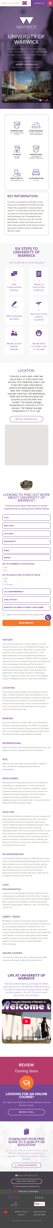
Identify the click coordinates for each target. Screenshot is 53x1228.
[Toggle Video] (6, 100)
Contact (21, 1215)
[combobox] (5, 558)
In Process (9, 584)
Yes (6, 567)
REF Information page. (23, 803)
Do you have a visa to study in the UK (21, 575)
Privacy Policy (21, 1212)
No (6, 570)
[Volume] (41, 100)
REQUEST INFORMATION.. (26, 419)
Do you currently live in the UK (18, 564)
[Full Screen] (47, 100)
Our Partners (39, 1215)
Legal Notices (39, 1212)
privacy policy (39, 614)
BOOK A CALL (26, 1112)
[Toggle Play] (26, 87)
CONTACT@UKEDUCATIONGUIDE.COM (27, 1186)
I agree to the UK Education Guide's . (25, 614)
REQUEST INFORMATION (26, 64)
